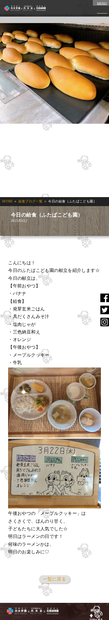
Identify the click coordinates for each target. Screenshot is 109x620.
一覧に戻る (54, 579)
